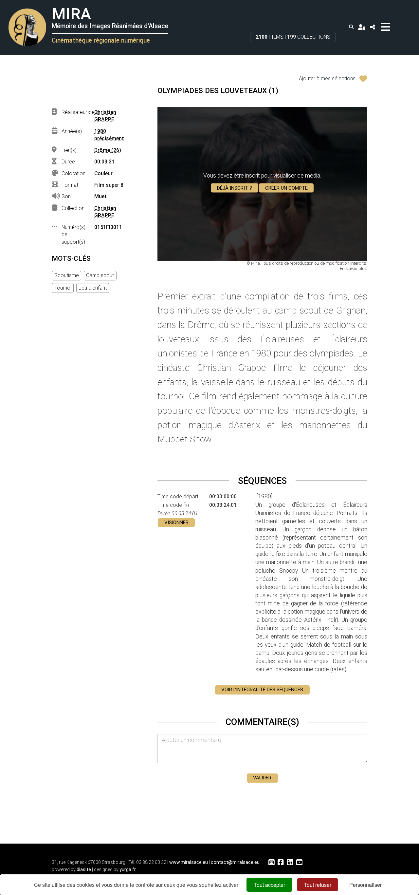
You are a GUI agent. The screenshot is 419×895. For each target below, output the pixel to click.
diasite (84, 869)
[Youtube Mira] (299, 862)
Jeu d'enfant (93, 288)
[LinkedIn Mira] (290, 862)
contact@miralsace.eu (235, 862)
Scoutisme (66, 275)
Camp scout (100, 275)
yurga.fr (127, 869)
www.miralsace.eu (188, 862)
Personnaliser (365, 884)
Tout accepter (269, 884)
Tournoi (62, 288)
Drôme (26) (107, 150)
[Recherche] (351, 27)
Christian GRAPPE (105, 116)
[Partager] (372, 27)
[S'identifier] (362, 27)
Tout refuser (317, 884)
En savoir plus (353, 268)
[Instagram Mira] (271, 862)
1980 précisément (109, 135)
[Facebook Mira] (280, 862)
